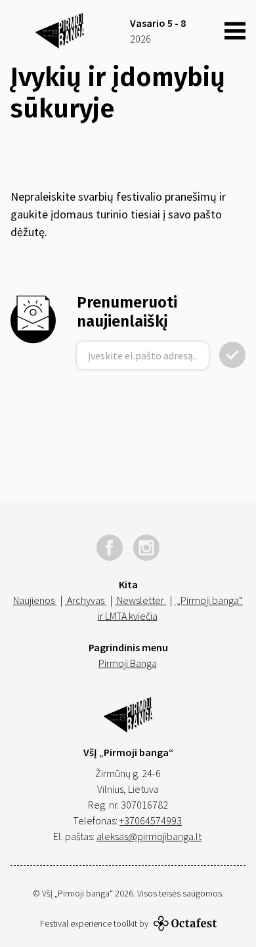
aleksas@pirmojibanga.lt (149, 836)
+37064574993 (150, 820)
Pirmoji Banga (127, 663)
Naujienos (34, 600)
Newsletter (140, 600)
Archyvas (85, 600)
